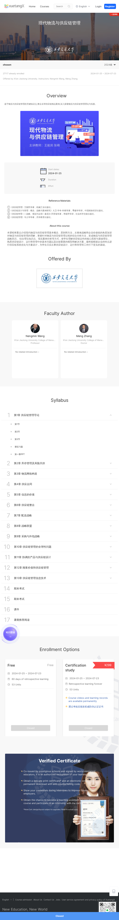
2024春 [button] (108, 64)
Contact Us (49, 899)
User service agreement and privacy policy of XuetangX (88, 899)
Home (32, 6)
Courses (44, 6)
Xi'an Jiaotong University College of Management (36, 340)
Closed (60, 915)
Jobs (58, 899)
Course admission (23, 899)
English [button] (83, 6)
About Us (37, 899)
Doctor (84, 343)
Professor (35, 343)
